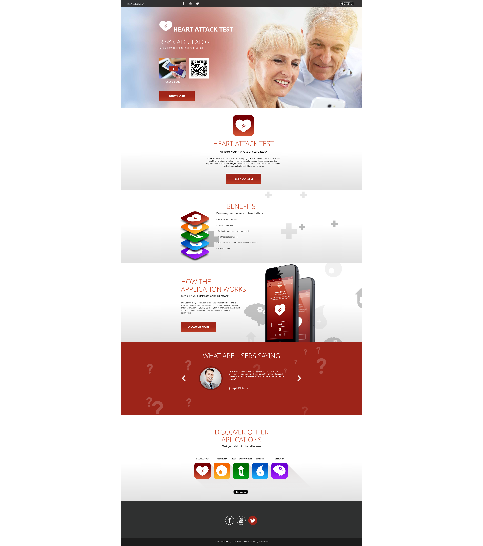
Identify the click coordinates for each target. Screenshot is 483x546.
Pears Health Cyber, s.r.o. (242, 541)
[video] (172, 68)
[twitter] (199, 4)
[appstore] (347, 3)
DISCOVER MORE (199, 326)
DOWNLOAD (177, 96)
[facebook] (185, 4)
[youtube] (192, 4)
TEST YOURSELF (243, 178)
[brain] (243, 125)
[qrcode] (199, 68)
